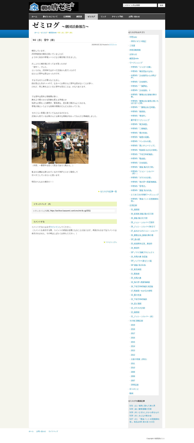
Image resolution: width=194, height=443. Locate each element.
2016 (133, 338)
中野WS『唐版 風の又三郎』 (143, 167)
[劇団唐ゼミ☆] (54, 10)
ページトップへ (111, 242)
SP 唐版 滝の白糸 (138, 265)
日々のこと (134, 389)
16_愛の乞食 (136, 295)
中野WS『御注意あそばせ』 (142, 71)
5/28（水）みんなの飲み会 (141, 416)
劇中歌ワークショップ (140, 120)
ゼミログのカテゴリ (136, 32)
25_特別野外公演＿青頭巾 (141, 244)
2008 (133, 376)
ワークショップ (136, 63)
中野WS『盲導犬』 (139, 186)
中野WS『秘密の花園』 (141, 137)
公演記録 (133, 205)
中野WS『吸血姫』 (139, 158)
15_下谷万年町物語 (139, 299)
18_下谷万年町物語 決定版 (142, 286)
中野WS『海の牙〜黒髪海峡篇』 (144, 182)
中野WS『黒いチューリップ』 (143, 146)
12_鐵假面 (135, 312)
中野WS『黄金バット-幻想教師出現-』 (144, 200)
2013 (133, 350)
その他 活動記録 (136, 321)
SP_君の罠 (135, 239)
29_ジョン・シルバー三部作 (142, 222)
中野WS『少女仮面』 (140, 163)
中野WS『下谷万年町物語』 (142, 154)
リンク (103, 16)
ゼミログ (91, 16)
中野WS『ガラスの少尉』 (141, 178)
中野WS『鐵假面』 (139, 111)
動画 (131, 393)
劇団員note (113, 44)
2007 (133, 380)
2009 (133, 372)
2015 (133, 342)
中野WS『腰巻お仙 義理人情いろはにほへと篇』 (144, 102)
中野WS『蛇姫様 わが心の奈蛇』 (144, 150)
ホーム (34, 16)
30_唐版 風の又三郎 (139, 218)
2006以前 (135, 385)
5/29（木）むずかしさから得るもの (144, 412)
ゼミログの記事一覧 (108, 191)
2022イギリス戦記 (138, 41)
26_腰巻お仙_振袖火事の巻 (142, 235)
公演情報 (67, 16)
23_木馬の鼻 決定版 (139, 257)
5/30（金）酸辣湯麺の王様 (141, 409)
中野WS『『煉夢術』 (140, 86)
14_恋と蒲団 (136, 304)
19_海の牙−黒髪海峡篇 (140, 282)
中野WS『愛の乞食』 (140, 133)
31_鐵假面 (135, 209)
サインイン (54, 227)
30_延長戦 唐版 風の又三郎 (142, 214)
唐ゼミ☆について (50, 16)
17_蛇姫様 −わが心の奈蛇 (141, 291)
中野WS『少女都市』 (140, 82)
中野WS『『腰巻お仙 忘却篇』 (144, 107)
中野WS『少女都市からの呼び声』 (143, 76)
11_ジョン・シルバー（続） (142, 316)
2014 (133, 346)
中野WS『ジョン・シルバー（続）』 (142, 172)
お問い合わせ (134, 16)
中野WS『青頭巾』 (139, 116)
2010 (133, 368)
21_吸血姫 (135, 274)
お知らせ (133, 54)
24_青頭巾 (135, 248)
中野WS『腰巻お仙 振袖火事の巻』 (144, 96)
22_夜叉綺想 (136, 269)
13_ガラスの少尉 (138, 308)
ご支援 (132, 45)
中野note (133, 37)
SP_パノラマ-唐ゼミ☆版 (141, 261)
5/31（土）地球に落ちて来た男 (142, 406)
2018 (133, 329)
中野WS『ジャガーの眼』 (141, 67)
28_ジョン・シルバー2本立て (143, 227)
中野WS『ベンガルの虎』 (141, 141)
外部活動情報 (135, 50)
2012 (133, 355)
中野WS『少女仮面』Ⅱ (141, 90)
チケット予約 (117, 16)
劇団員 (79, 16)
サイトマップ (53, 431)
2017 (133, 333)
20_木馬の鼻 (136, 278)
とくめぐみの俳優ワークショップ (145, 195)
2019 (133, 325)
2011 (133, 363)
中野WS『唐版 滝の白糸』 (142, 190)
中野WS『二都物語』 (140, 128)
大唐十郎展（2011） (139, 359)
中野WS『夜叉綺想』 (140, 124)
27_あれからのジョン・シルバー (144, 231)
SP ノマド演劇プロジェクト (142, 252)
